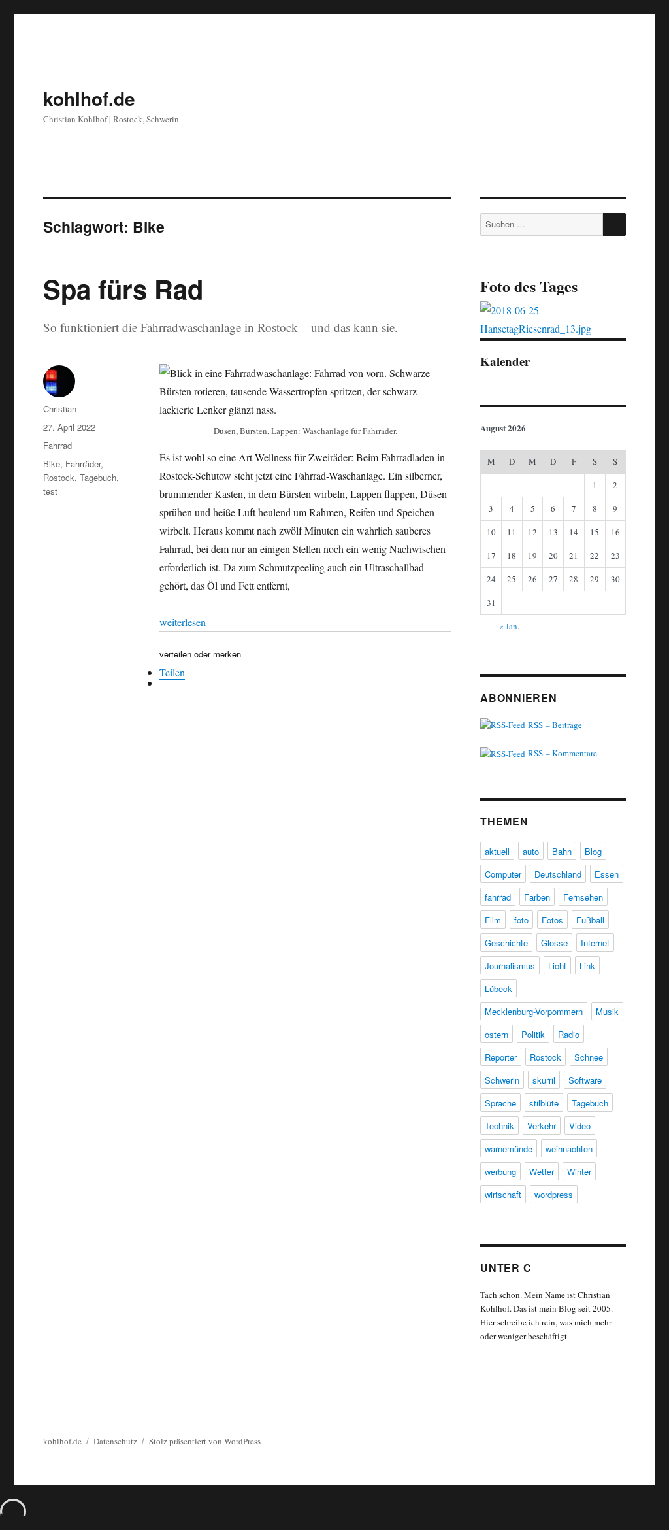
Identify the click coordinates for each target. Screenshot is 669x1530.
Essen (607, 874)
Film (493, 920)
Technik (499, 1126)
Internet (595, 943)
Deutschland (557, 874)
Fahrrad (57, 445)
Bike (51, 463)
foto (521, 920)
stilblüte (544, 1103)
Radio (568, 1034)
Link (587, 965)
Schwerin (502, 1080)
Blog (593, 851)
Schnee (588, 1057)
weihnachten (569, 1148)
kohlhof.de (89, 98)
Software (585, 1080)
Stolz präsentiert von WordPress (205, 1441)
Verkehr (541, 1126)
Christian (59, 409)
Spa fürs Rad (123, 288)
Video (580, 1126)
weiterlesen (182, 622)
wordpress (553, 1194)
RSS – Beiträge (553, 725)
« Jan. (509, 626)
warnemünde (508, 1148)
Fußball (590, 920)
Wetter (541, 1171)
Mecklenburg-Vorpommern (534, 1011)
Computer (503, 874)
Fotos (552, 920)
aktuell (497, 851)
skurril (543, 1080)
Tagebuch (98, 477)
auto (531, 851)
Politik (533, 1034)
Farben (537, 897)
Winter (579, 1171)
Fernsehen (583, 897)
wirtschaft (503, 1194)
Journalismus (510, 965)
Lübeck (498, 988)
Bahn (562, 851)
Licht (557, 965)
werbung (500, 1171)
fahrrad (498, 897)
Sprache (500, 1103)
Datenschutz (115, 1441)
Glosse (554, 943)
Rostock (58, 477)
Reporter (501, 1057)
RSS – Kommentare (561, 753)
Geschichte (506, 943)
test (50, 491)
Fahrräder (83, 463)
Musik (607, 1011)
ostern (496, 1034)
